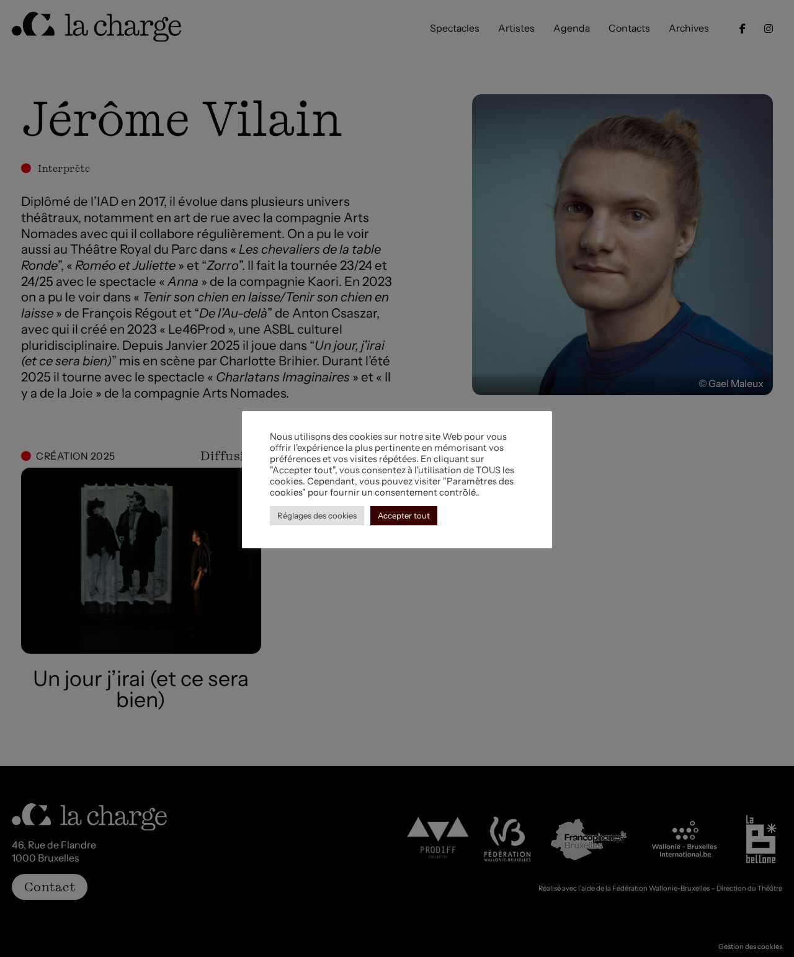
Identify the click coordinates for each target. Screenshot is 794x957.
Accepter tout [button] (404, 515)
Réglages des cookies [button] (317, 515)
